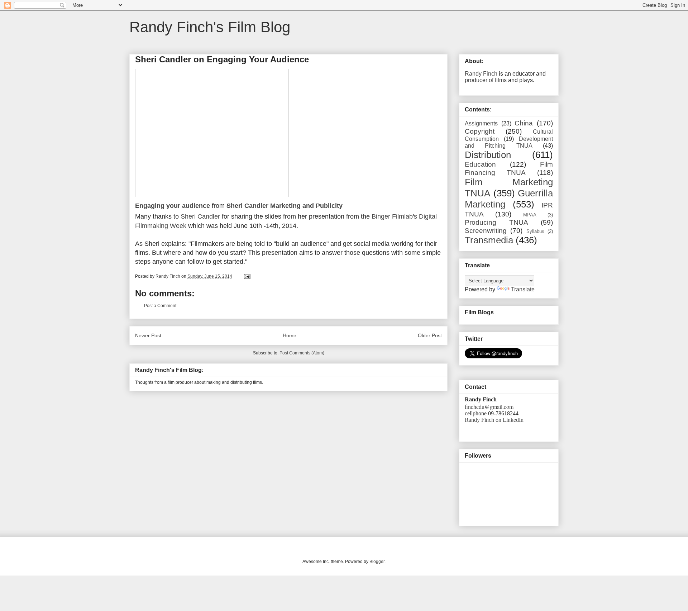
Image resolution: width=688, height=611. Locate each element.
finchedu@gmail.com (489, 406)
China (524, 123)
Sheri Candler (200, 216)
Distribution (488, 155)
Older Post (430, 335)
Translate (523, 289)
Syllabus (535, 231)
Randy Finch (481, 74)
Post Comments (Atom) (302, 352)
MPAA (529, 215)
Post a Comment (160, 305)
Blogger (376, 561)
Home (289, 335)
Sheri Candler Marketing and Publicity (284, 205)
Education (480, 164)
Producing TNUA (496, 222)
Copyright (479, 131)
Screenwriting (486, 230)
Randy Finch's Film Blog (209, 27)
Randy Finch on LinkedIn (494, 420)
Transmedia (489, 240)
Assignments (481, 123)
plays (526, 80)
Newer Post (148, 335)
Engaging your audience (172, 205)
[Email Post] (247, 276)
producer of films (486, 80)
